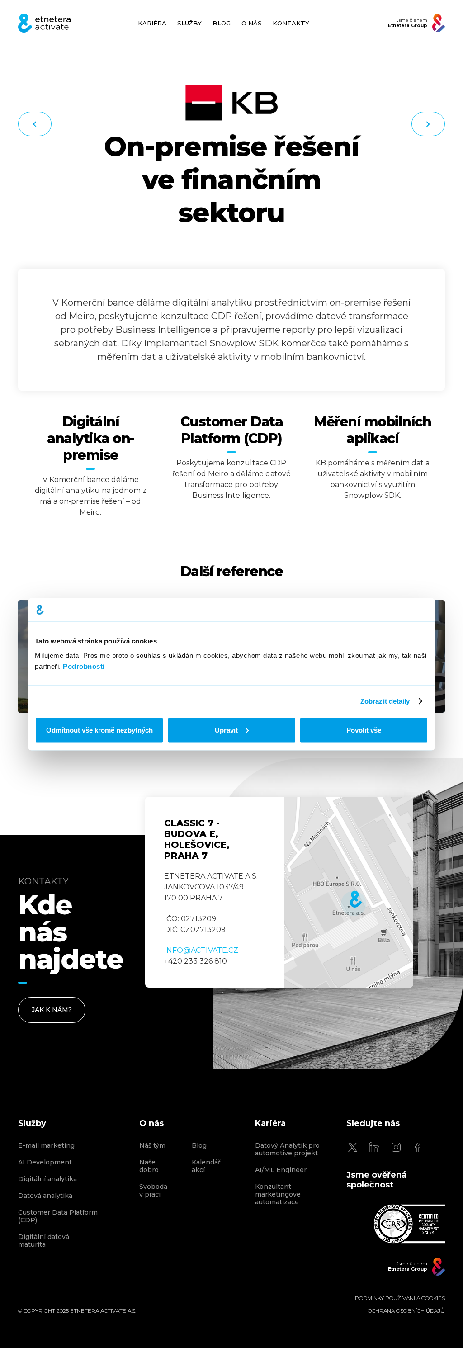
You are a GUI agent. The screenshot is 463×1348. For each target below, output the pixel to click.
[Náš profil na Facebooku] (418, 1147)
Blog (199, 1145)
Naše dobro (149, 1166)
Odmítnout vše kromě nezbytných (99, 729)
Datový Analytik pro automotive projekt (287, 1149)
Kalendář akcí (206, 1166)
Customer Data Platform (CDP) (58, 1216)
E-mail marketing (46, 1145)
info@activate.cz (201, 950)
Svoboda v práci (153, 1190)
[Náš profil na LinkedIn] (374, 1147)
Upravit (226, 729)
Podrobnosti (84, 666)
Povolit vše (363, 729)
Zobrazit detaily (385, 701)
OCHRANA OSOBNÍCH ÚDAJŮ (406, 1311)
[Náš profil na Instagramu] (396, 1147)
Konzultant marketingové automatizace (278, 1194)
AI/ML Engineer (281, 1170)
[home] (44, 23)
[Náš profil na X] (353, 1147)
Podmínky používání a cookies (400, 1298)
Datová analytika (45, 1196)
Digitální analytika (47, 1179)
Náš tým (152, 1145)
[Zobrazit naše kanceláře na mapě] (348, 892)
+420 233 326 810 (195, 961)
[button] (189, 23)
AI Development (45, 1162)
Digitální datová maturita (43, 1241)
